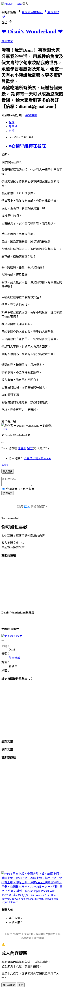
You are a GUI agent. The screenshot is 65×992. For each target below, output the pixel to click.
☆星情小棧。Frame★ (37, 458)
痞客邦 (22, 448)
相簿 (11, 122)
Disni (4, 429)
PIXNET (17, 934)
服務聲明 (39, 938)
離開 (20, 985)
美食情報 (31, 115)
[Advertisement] (28, 583)
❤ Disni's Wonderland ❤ (32, 31)
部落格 (13, 126)
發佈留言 (7, 493)
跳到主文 (7, 41)
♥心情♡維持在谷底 (27, 146)
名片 (11, 130)
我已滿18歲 (9, 985)
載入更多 (7, 471)
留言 (30, 448)
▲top (4, 464)
